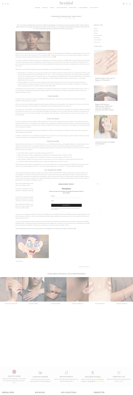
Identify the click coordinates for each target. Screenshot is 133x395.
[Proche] (97, 184)
